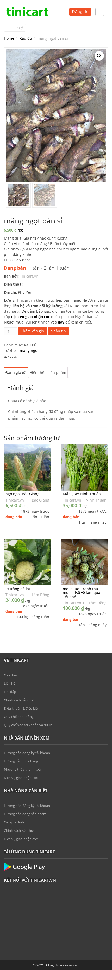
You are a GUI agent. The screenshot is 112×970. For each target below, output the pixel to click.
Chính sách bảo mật (19, 700)
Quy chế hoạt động (19, 716)
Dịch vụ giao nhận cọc (21, 777)
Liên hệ (9, 683)
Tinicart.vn (29, 276)
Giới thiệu (11, 675)
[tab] (16, 372)
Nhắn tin (58, 330)
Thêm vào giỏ (32, 330)
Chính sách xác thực (19, 830)
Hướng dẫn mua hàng (21, 761)
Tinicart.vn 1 (73, 602)
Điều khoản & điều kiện (22, 708)
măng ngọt (29, 350)
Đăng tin (80, 12)
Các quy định (14, 822)
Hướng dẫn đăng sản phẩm (25, 813)
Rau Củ (26, 38)
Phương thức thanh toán (23, 769)
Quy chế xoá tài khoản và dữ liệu (29, 725)
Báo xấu (12, 357)
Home (9, 38)
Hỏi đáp (10, 691)
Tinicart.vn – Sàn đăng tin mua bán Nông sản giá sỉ (27, 11)
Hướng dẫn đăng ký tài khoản (27, 752)
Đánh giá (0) (15, 372)
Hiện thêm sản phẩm (47, 372)
